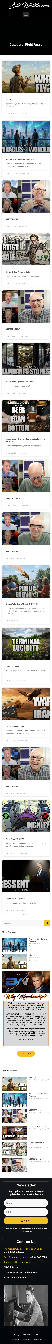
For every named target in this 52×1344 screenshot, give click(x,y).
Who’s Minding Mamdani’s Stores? (21, 382)
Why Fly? (10, 99)
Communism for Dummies (39, 1126)
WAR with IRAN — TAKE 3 (16, 726)
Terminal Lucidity (13, 666)
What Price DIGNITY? (15, 839)
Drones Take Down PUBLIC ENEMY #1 (22, 604)
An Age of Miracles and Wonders (20, 159)
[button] (26, 14)
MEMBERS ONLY (13, 219)
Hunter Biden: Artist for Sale (18, 272)
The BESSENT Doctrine (15, 899)
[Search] (47, 923)
